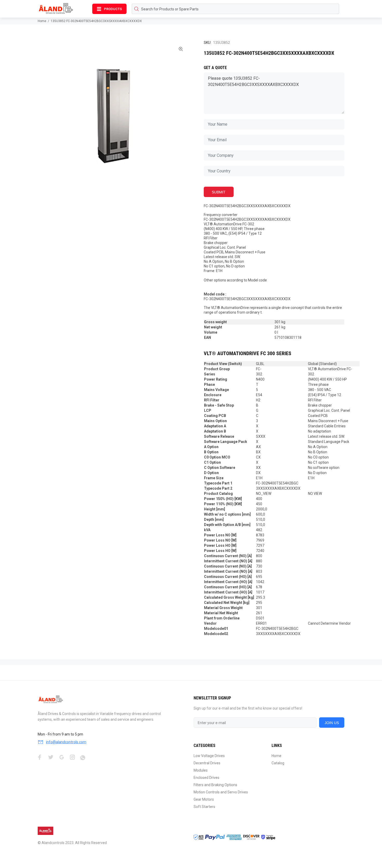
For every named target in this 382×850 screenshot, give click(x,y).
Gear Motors (204, 799)
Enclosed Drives (206, 777)
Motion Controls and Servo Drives (221, 792)
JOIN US (332, 723)
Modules (201, 770)
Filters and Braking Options (215, 785)
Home (42, 21)
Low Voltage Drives (209, 756)
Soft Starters (204, 807)
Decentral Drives (207, 763)
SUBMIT (219, 192)
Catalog (278, 763)
